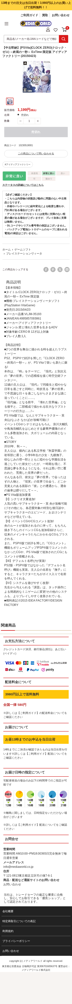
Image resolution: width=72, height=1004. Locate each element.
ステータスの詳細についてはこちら (23, 184)
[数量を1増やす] (38, 121)
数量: (7, 120)
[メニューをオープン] (6, 23)
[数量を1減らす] (20, 121)
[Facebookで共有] (46, 269)
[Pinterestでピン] (53, 269)
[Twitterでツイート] (60, 269)
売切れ (36, 131)
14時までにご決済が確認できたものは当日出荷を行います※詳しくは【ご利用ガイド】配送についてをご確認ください (35, 753)
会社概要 (7, 911)
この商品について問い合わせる (36, 153)
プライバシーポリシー (16, 940)
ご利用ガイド (29, 15)
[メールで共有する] (67, 269)
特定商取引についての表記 (19, 921)
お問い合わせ (61, 15)
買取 (45, 15)
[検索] (63, 39)
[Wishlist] (55, 29)
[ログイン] (48, 30)
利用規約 (7, 931)
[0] (64, 29)
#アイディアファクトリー (17, 164)
